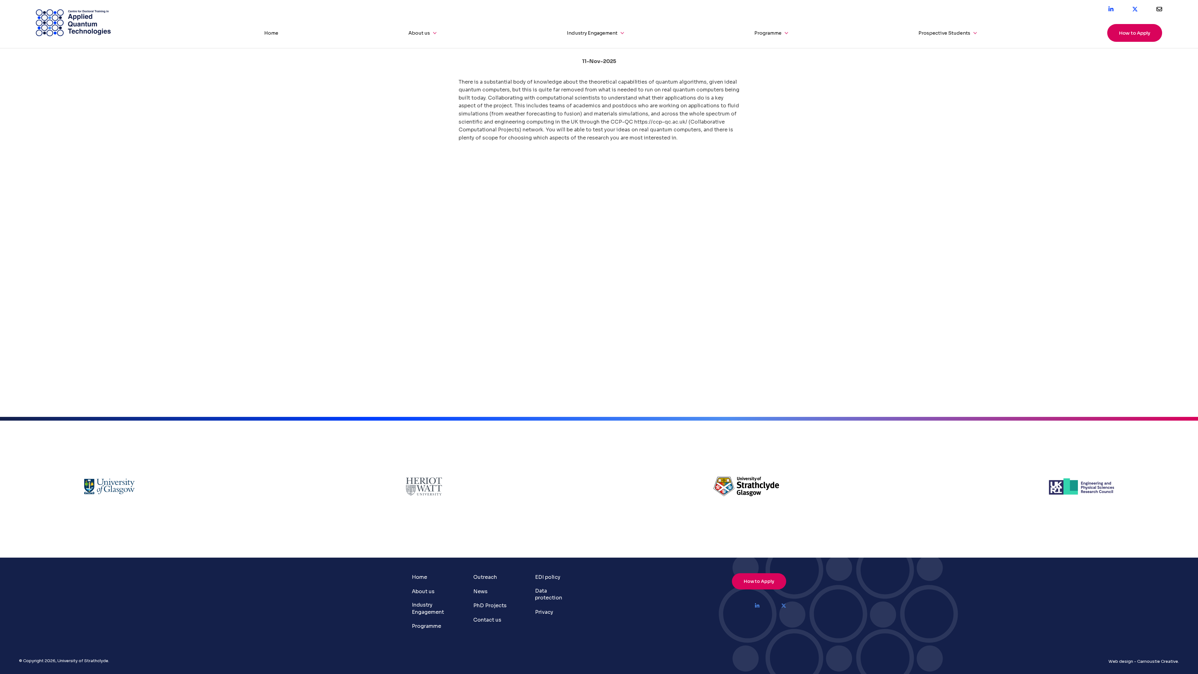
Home (271, 33)
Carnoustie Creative (1157, 661)
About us (419, 33)
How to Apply (1134, 33)
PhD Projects (490, 605)
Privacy (544, 612)
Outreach (485, 577)
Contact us (487, 620)
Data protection (548, 594)
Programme (768, 33)
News (480, 591)
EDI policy (547, 577)
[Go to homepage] (73, 34)
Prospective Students (944, 33)
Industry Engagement (592, 33)
